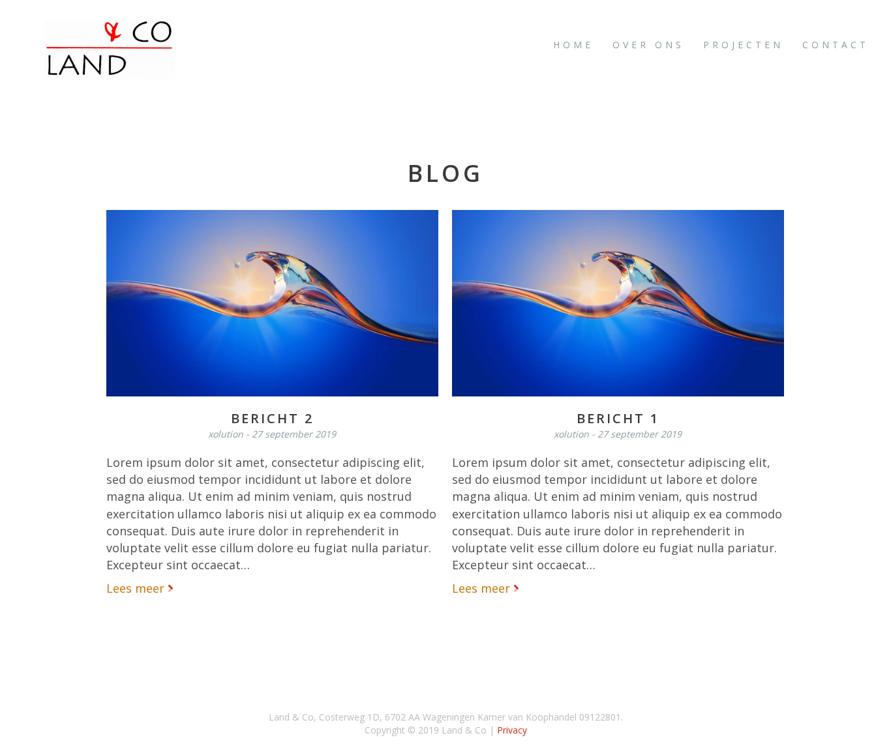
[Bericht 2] (272, 302)
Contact (835, 44)
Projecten (743, 44)
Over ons (648, 44)
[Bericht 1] (618, 302)
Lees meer (137, 588)
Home (573, 44)
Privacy (512, 730)
